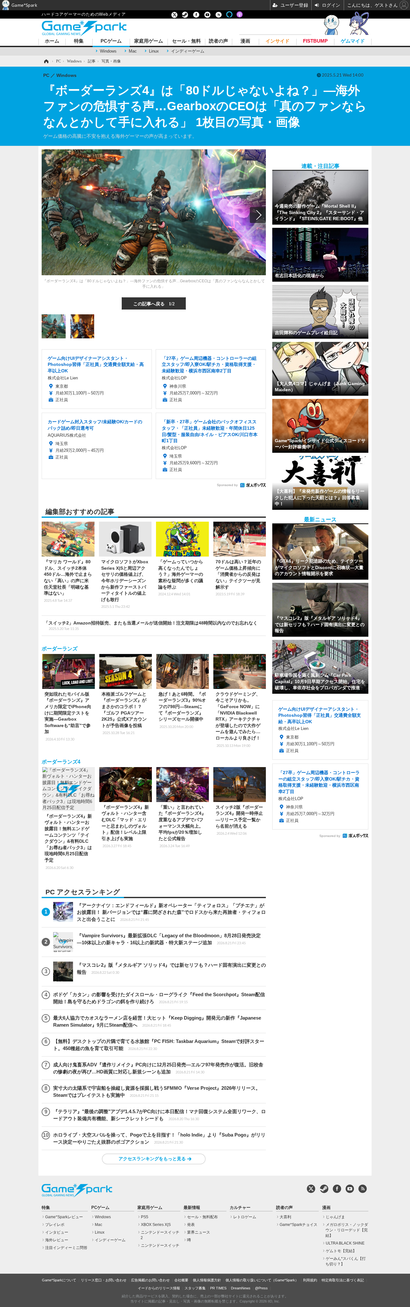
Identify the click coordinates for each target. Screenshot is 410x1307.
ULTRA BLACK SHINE (345, 1243)
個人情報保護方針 (207, 1280)
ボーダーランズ (60, 648)
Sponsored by (227, 485)
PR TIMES (218, 1288)
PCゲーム (111, 41)
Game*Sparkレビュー (64, 1217)
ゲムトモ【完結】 (341, 1251)
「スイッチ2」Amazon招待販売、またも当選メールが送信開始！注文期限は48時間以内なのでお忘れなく (151, 625)
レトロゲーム (244, 1217)
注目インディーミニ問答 (66, 1247)
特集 (79, 41)
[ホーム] (46, 61)
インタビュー (56, 1232)
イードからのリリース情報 (159, 1288)
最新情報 (192, 1207)
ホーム (52, 41)
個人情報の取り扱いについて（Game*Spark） (262, 1280)
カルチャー (240, 1207)
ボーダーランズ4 (61, 762)
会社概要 (181, 1280)
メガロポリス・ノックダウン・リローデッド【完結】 (346, 1230)
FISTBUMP (315, 41)
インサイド (278, 41)
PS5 (144, 1217)
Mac (133, 51)
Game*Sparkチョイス (298, 1224)
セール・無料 (186, 41)
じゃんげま (335, 1217)
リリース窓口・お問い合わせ (104, 1280)
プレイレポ (54, 1224)
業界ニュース (198, 1232)
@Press (261, 1288)
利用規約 (310, 1280)
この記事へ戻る (154, 303)
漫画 (245, 41)
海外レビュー (56, 1240)
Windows (108, 51)
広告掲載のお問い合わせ (150, 1280)
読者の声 (218, 41)
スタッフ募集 (195, 1288)
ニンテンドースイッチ (160, 1245)
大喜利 (285, 1217)
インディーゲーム (187, 51)
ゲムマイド (353, 41)
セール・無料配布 (202, 1217)
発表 (191, 1224)
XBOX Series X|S (156, 1224)
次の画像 (258, 215)
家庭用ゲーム (148, 41)
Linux (154, 51)
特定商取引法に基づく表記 (343, 1280)
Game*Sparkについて (59, 1280)
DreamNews (240, 1288)
